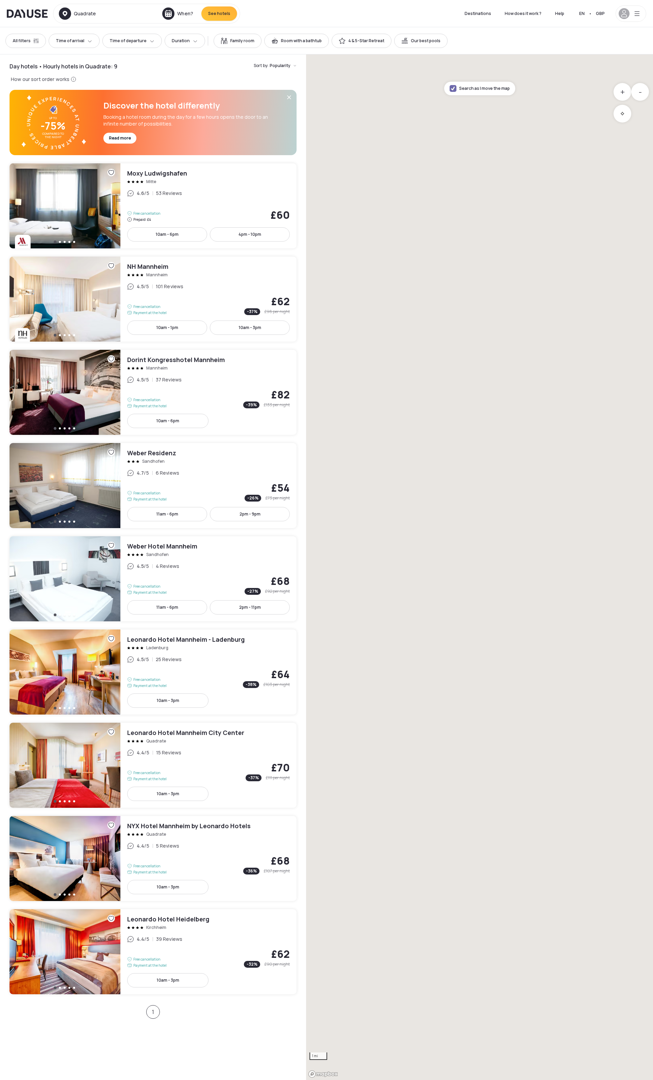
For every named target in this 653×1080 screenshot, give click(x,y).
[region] (479, 567)
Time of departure (128, 41)
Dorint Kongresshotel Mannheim (153, 392)
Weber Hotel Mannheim (153, 578)
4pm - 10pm (249, 234)
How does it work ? (523, 13)
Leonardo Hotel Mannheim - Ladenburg (153, 672)
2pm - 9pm (250, 514)
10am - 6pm (167, 234)
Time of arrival (70, 41)
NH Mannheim (153, 299)
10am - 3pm (250, 327)
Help (559, 13)
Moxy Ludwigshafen (153, 205)
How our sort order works (40, 79)
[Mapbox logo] (323, 1074)
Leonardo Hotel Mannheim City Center (153, 765)
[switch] (238, 41)
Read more (120, 138)
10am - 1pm (167, 327)
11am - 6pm (167, 514)
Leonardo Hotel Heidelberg (153, 951)
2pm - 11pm (250, 607)
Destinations (478, 13)
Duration (181, 41)
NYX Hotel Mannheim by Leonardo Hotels (153, 858)
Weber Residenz (153, 485)
